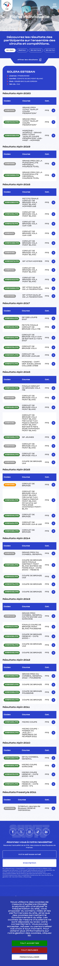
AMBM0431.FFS (12, 592)
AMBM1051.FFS (11, 214)
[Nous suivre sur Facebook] (12, 831)
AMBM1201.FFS (11, 765)
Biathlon (22, 50)
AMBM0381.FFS (12, 531)
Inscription (29, 863)
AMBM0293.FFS (12, 175)
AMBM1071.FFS (11, 784)
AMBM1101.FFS (11, 523)
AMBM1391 (9, 398)
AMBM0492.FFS (12, 243)
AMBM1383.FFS (11, 202)
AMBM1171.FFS (11, 626)
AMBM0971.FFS (12, 684)
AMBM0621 (10, 446)
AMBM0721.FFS (11, 347)
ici (30, 877)
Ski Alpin (10, 50)
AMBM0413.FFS (12, 279)
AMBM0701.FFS (12, 584)
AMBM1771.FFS (11, 364)
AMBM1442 (10, 616)
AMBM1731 (9, 553)
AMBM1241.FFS (11, 338)
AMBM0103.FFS (12, 122)
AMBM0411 (9, 270)
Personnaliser (29, 957)
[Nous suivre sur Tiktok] (37, 831)
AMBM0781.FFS (11, 645)
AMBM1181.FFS (11, 407)
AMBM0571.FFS (11, 355)
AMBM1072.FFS (11, 774)
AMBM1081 (9, 423)
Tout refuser (29, 950)
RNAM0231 (10, 808)
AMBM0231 (10, 462)
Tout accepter (29, 943)
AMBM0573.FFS (12, 261)
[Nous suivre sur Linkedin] (46, 831)
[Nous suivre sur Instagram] (29, 831)
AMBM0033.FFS (12, 135)
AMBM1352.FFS (11, 676)
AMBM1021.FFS (11, 500)
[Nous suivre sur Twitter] (21, 831)
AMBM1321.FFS (11, 565)
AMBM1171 (9, 233)
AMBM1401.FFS (11, 388)
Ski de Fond (36, 50)
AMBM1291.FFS (11, 722)
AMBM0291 (10, 163)
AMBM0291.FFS (12, 437)
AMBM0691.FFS (12, 692)
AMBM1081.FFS (11, 636)
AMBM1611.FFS (11, 318)
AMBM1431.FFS (11, 327)
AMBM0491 (10, 253)
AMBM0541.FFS (12, 454)
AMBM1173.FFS (11, 224)
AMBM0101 (9, 110)
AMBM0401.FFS (12, 700)
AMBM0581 (10, 484)
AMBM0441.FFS (12, 515)
